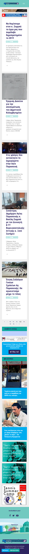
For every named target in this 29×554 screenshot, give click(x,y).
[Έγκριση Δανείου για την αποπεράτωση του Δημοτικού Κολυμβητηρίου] (7, 135)
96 (13, 324)
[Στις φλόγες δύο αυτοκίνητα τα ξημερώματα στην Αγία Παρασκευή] (7, 185)
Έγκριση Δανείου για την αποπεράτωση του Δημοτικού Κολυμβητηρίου (14, 107)
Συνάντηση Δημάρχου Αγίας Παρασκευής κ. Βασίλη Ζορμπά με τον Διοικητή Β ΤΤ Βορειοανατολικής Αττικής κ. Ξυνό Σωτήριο (15, 222)
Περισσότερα (14, 550)
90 (10, 321)
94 (24, 321)
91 (13, 321)
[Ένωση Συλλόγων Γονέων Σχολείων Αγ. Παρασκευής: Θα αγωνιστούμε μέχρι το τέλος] (7, 314)
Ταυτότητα (14, 525)
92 (16, 321)
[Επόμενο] (17, 324)
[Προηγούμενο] (7, 322)
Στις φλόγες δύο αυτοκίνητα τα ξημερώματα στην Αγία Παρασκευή (14, 161)
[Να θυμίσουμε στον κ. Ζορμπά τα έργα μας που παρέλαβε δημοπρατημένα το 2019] (7, 65)
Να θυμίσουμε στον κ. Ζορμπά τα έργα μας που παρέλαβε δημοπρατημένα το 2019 (14, 30)
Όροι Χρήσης (14, 528)
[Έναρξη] (4, 322)
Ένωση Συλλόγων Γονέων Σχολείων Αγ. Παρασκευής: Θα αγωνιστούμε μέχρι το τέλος (14, 286)
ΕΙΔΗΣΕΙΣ (15, 41)
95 (10, 324)
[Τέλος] (19, 324)
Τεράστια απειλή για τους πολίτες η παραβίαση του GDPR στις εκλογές (12, 393)
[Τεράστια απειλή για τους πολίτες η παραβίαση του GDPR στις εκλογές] (14, 374)
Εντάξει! (5, 550)
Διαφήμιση (14, 531)
